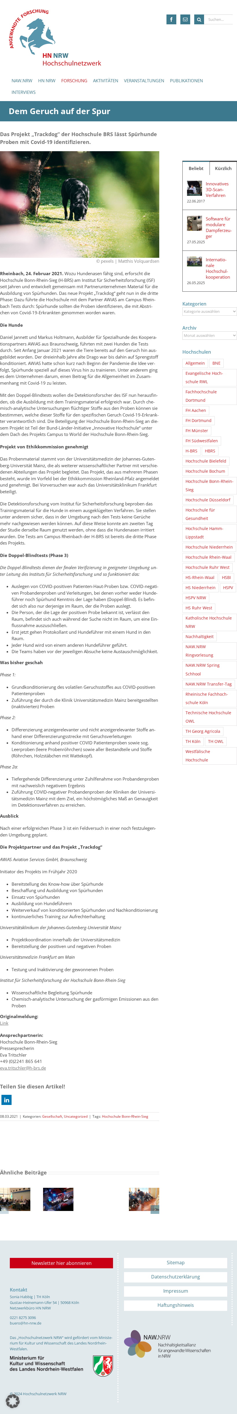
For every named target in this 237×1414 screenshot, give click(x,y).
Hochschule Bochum (205, 471)
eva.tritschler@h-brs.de (23, 1068)
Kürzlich (223, 168)
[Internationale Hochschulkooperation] (194, 260)
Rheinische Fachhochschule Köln (207, 698)
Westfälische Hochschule (198, 756)
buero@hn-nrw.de (25, 1323)
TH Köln (193, 741)
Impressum (175, 1291)
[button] (6, 1100)
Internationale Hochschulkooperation (218, 268)
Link (4, 1023)
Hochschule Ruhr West (207, 567)
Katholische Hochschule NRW (209, 622)
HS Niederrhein (201, 587)
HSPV (228, 587)
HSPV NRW (196, 597)
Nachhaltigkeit (200, 636)
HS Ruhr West (199, 608)
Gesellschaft (52, 1116)
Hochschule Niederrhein (209, 547)
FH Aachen (196, 410)
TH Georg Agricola (203, 731)
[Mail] (185, 19)
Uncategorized (76, 1116)
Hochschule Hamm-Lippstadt (204, 533)
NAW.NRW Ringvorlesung (199, 651)
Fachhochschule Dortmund (201, 396)
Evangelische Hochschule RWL (204, 377)
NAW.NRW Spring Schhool (203, 669)
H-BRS (191, 451)
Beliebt (196, 168)
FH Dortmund (199, 420)
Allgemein (195, 363)
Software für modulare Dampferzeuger (219, 227)
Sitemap (176, 1262)
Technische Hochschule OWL (208, 717)
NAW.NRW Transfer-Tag (209, 684)
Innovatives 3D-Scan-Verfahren (217, 189)
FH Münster (197, 430)
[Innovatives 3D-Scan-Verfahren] (194, 184)
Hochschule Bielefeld (206, 461)
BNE (216, 363)
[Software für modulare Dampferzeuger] (194, 219)
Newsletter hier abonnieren (62, 1263)
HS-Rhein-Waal (200, 577)
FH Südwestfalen (202, 440)
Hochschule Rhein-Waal (209, 557)
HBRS (210, 451)
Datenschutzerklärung (175, 1277)
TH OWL (215, 741)
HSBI (226, 577)
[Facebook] (171, 19)
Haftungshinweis (176, 1305)
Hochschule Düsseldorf (208, 500)
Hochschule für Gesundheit (200, 514)
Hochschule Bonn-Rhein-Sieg (125, 1116)
